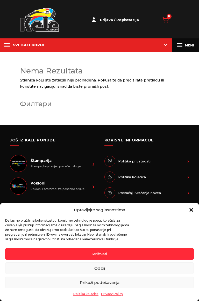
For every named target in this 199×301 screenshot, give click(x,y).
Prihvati (99, 253)
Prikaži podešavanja (99, 282)
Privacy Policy (112, 294)
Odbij (99, 268)
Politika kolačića (85, 294)
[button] (191, 210)
